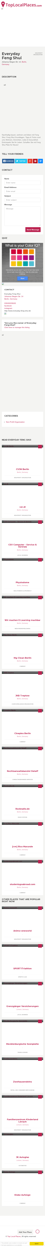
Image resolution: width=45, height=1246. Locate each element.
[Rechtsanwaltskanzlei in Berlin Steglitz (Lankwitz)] (22, 748)
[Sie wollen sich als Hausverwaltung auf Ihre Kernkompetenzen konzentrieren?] (22, 634)
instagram (8, 308)
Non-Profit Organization (15, 422)
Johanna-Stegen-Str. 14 (13, 296)
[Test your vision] (22, 263)
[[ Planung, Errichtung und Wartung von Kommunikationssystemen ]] (22, 823)
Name (6, 179)
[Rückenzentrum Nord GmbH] (22, 559)
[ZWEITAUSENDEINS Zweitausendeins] (22, 1058)
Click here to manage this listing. (17, 327)
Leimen (19, 1160)
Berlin (24, 62)
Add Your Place (25, 1232)
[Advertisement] (12, 373)
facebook (8, 306)
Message (8, 205)
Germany (5, 64)
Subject (7, 196)
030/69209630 (10, 303)
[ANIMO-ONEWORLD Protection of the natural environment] (22, 907)
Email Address (10, 187)
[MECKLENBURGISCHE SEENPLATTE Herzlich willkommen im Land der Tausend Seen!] (22, 1021)
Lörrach (19, 1009)
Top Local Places (14, 1236)
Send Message (33, 230)
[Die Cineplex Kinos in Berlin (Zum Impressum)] (22, 710)
